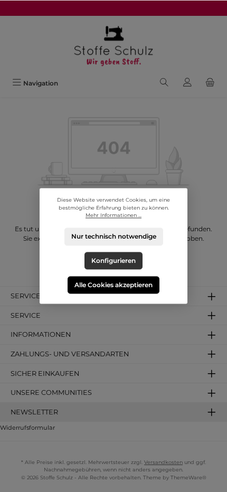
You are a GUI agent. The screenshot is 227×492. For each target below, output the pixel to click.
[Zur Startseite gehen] (113, 45)
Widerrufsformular (27, 427)
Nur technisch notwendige (113, 237)
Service (26, 315)
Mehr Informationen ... (113, 216)
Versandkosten (163, 462)
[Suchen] (164, 83)
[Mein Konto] (187, 83)
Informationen (41, 334)
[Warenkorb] (210, 83)
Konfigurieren (113, 260)
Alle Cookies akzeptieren (113, 285)
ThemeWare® (188, 477)
